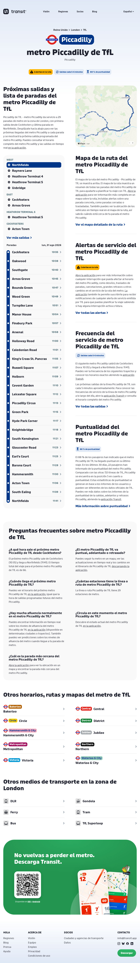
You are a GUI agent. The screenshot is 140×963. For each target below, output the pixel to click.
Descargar (127, 953)
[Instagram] (118, 943)
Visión (46, 11)
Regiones (63, 11)
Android (36, 901)
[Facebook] (127, 943)
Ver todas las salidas (90, 406)
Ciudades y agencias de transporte (83, 938)
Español (127, 11)
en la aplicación (17, 147)
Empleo (32, 946)
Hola (6, 932)
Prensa (7, 946)
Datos (67, 942)
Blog (94, 11)
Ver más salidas (18, 237)
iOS (29, 901)
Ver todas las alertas (90, 312)
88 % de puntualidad (100, 72)
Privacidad (34, 951)
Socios (80, 11)
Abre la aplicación (85, 275)
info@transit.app (127, 938)
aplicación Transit (114, 395)
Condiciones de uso (39, 955)
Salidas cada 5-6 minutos (71, 72)
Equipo (32, 942)
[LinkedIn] (132, 943)
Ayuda (6, 951)
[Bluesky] (123, 943)
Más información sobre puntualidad (101, 506)
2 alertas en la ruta (42, 72)
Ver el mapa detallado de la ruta (99, 224)
